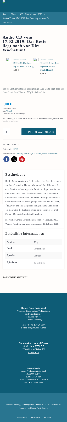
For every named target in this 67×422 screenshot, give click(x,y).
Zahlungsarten (28, 405)
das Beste (36, 153)
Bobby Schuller (24, 153)
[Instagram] (33, 399)
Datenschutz (55, 405)
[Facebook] (16, 399)
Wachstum (53, 153)
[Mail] (51, 399)
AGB (46, 405)
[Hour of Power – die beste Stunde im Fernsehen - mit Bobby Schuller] (21, 6)
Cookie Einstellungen (39, 408)
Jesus (44, 153)
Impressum (24, 408)
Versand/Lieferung (12, 405)
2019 (15, 149)
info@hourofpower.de (37, 328)
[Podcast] (45, 399)
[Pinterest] (39, 399)
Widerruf (39, 405)
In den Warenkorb (41, 131)
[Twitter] (21, 399)
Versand (9, 111)
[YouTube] (27, 399)
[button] (6, 159)
